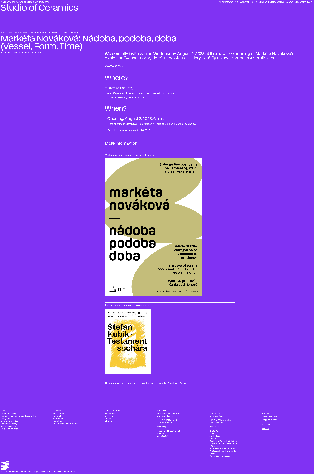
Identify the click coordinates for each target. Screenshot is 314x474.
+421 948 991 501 (217, 420)
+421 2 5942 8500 (165, 423)
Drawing (213, 433)
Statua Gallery (120, 88)
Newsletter (58, 419)
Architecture (163, 436)
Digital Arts (215, 431)
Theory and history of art (168, 431)
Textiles (213, 438)
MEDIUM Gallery (8, 426)
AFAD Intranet (226, 2)
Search (289, 2)
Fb (255, 2)
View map (162, 427)
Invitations (5, 52)
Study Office (6, 419)
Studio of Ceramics (21, 33)
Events (9, 33)
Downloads (58, 421)
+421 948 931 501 (164, 420)
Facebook (110, 416)
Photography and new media (223, 451)
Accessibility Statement (64, 472)
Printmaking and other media (223, 448)
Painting (161, 433)
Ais (236, 2)
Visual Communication (220, 456)
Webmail (244, 2)
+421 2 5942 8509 (269, 420)
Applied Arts (35, 52)
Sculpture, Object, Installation (223, 441)
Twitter (108, 419)
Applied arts (215, 436)
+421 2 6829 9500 (217, 423)
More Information (121, 143)
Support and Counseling (271, 2)
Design (213, 453)
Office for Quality (8, 414)
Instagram (110, 414)
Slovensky (300, 2)
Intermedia (215, 446)
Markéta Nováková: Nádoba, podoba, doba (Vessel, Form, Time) (54, 33)
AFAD (3, 33)
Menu (310, 2)
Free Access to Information (65, 424)
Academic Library (9, 424)
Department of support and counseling (18, 416)
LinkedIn (109, 421)
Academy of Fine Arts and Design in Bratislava (25, 2)
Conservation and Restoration (223, 443)
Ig (252, 2)
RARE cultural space (10, 429)
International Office (10, 421)
